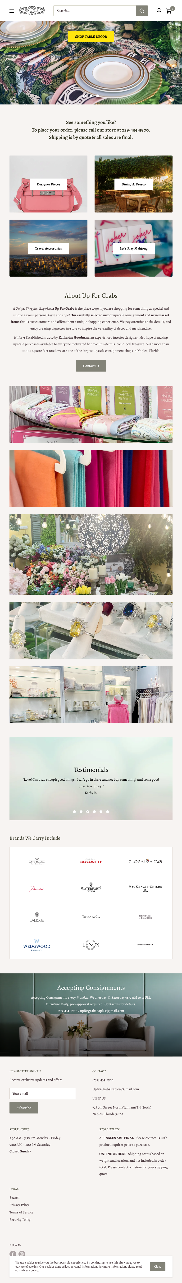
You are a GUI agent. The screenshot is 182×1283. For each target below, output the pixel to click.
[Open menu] (11, 11)
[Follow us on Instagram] (21, 1254)
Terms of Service (21, 1212)
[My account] (159, 10)
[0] (169, 11)
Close (157, 1266)
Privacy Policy (19, 1205)
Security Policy (20, 1219)
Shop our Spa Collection (34, 81)
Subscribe (24, 1107)
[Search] (142, 10)
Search (14, 1197)
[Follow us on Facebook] (12, 1254)
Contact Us (91, 365)
